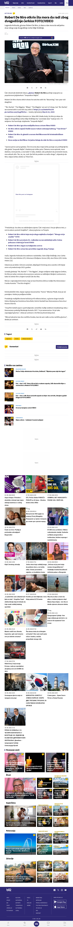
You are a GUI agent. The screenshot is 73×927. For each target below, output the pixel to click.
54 (12, 405)
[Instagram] (62, 890)
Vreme (29, 905)
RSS (37, 910)
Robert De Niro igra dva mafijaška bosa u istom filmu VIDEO (31, 125)
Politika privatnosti (42, 905)
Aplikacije (39, 908)
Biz (7, 903)
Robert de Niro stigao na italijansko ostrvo (25, 246)
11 (12, 393)
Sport (8, 900)
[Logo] (7, 3)
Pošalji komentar (62, 347)
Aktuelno (8, 13)
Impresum (38, 900)
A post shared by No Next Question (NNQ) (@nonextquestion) (36, 221)
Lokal (17, 910)
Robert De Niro (27, 339)
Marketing (39, 897)
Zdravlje (9, 908)
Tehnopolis (19, 905)
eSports (18, 903)
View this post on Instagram (24, 194)
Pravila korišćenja (41, 903)
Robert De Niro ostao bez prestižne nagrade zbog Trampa (31, 249)
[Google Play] (60, 902)
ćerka (17, 339)
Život (8, 905)
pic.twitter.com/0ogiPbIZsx (16, 112)
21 (12, 418)
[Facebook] (54, 890)
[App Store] (60, 907)
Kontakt (38, 913)
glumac (31, 93)
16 (63, 754)
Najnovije (15, 3)
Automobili (19, 908)
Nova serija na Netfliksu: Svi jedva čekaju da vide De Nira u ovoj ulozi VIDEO (37, 140)
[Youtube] (65, 890)
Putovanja (10, 910)
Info (8, 897)
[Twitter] (58, 890)
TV (27, 900)
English (29, 903)
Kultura (18, 897)
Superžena (19, 900)
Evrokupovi (19, 417)
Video (28, 897)
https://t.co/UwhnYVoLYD (44, 109)
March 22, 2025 (48, 112)
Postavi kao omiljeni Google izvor (31, 38)
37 (12, 369)
